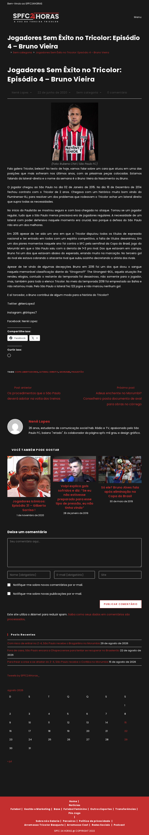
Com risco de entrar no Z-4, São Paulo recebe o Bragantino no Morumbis (53, 643)
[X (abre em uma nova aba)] (127, 4)
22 (125, 731)
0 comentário (117, 92)
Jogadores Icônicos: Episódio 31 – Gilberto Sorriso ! (29, 505)
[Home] (8, 52)
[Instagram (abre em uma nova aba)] (136, 4)
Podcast (119, 825)
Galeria (55, 821)
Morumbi (65, 371)
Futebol (15, 809)
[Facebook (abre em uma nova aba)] (131, 4)
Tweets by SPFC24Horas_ (23, 675)
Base (57, 809)
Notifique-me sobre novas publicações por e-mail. (47, 594)
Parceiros (69, 821)
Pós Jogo (74, 813)
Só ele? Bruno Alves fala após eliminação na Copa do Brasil (120, 491)
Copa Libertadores (26, 371)
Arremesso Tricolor (37, 825)
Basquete (57, 825)
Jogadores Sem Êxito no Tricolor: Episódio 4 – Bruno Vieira (72, 52)
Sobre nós (42, 821)
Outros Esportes (101, 809)
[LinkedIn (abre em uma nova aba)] (140, 4)
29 (125, 739)
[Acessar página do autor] (15, 426)
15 (125, 722)
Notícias (74, 805)
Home (73, 801)
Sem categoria (87, 92)
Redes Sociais (101, 825)
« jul (9, 761)
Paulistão (77, 371)
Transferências (125, 809)
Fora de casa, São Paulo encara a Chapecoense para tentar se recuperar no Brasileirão (63, 650)
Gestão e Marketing (37, 809)
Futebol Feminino (75, 809)
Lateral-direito (48, 371)
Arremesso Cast (77, 825)
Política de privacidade (94, 821)
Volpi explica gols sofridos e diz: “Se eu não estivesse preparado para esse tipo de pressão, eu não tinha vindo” (74, 497)
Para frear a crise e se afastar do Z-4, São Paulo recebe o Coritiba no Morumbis (57, 662)
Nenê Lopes (20, 92)
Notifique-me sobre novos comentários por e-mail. (48, 585)
